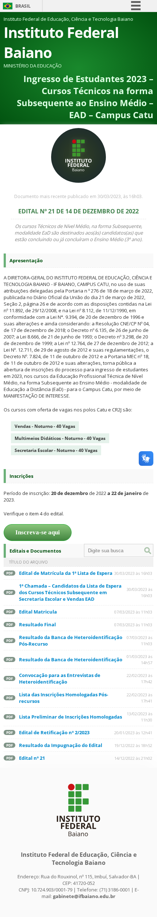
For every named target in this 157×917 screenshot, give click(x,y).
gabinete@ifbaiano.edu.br (84, 896)
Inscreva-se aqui (37, 532)
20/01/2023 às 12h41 (133, 732)
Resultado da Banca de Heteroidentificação (70, 659)
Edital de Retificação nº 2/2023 (54, 732)
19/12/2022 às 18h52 (133, 745)
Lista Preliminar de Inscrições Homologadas (70, 716)
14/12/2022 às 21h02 (133, 758)
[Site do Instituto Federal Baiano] (78, 840)
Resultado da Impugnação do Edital (60, 745)
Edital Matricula (38, 611)
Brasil (23, 6)
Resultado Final (37, 624)
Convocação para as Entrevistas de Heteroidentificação (59, 678)
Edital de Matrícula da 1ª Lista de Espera (65, 573)
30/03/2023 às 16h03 (133, 573)
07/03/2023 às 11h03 (133, 612)
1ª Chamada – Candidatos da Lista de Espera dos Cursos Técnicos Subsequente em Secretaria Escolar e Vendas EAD (70, 592)
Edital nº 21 (32, 758)
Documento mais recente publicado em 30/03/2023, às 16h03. (78, 196)
